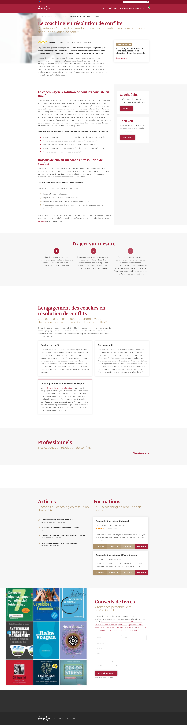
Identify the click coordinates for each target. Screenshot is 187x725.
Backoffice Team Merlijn (52, 538)
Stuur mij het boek (105, 673)
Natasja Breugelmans (51, 546)
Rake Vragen (100, 627)
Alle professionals (140, 453)
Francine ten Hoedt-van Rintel (54, 522)
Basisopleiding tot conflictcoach (112, 521)
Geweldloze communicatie (106, 625)
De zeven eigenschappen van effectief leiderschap (121, 622)
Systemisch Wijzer (135, 625)
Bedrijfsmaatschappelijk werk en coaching (59, 543)
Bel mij (125, 108)
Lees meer (120, 58)
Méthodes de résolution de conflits (126, 8)
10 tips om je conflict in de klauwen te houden (61, 527)
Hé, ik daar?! (114, 630)
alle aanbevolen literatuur (106, 677)
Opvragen (127, 137)
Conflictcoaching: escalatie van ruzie (57, 520)
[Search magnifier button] (148, 2)
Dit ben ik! (122, 625)
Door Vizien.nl (74, 718)
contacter (42, 221)
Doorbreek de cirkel (128, 630)
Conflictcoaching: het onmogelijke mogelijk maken (63, 535)
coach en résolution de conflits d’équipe (59, 388)
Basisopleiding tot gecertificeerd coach (116, 555)
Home (40, 17)
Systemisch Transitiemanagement (121, 627)
